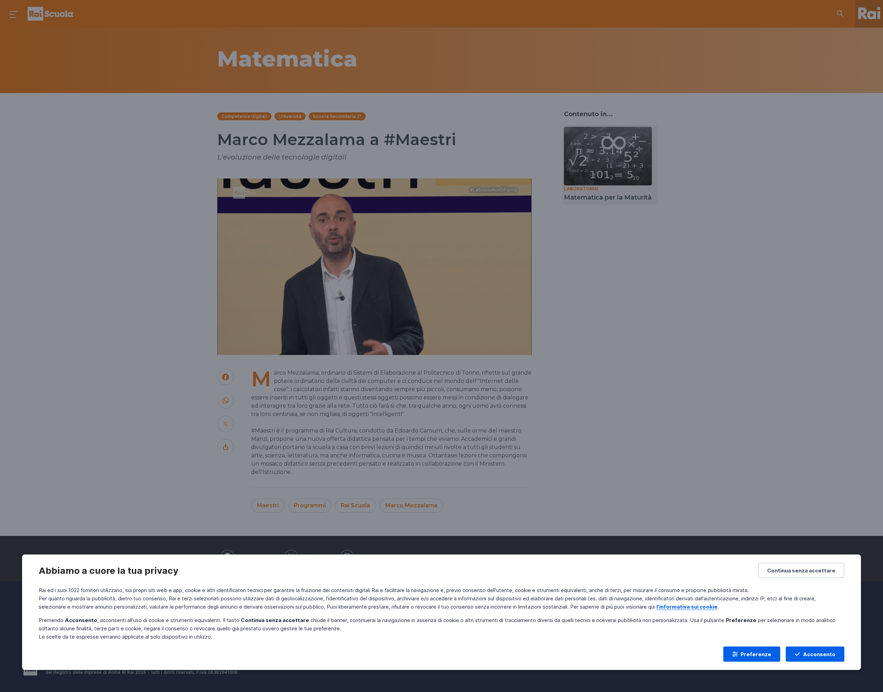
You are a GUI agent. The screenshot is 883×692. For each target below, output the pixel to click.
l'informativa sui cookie (686, 606)
